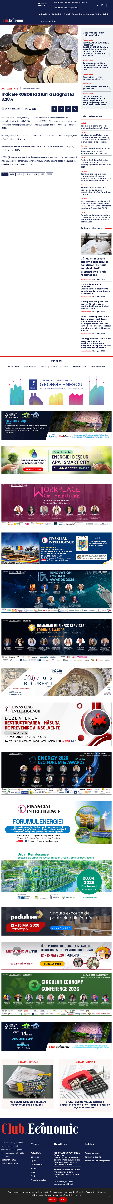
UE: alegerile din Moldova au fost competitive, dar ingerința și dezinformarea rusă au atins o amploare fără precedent (95, 138)
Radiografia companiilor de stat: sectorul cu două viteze (94, 127)
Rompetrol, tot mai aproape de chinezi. (93, 78)
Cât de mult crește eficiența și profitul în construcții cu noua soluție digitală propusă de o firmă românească (95, 100)
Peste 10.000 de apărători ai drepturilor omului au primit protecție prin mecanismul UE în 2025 (96, 163)
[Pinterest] (68, 109)
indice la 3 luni (31, 174)
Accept (52, 1199)
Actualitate (9, 89)
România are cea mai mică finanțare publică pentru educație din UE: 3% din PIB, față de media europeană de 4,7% (96, 177)
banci (12, 174)
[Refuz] (109, 1196)
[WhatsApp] (75, 109)
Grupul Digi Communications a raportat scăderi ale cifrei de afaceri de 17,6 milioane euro (85, 1105)
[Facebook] (110, 5)
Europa (84, 132)
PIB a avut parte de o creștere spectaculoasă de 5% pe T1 (28, 1103)
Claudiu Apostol (16, 109)
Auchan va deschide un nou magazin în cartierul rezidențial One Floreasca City (95, 66)
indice (20, 174)
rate (42, 174)
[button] (102, 5)
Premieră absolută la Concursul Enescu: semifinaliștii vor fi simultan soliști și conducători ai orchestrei (96, 289)
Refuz (62, 1199)
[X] (61, 109)
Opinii (83, 123)
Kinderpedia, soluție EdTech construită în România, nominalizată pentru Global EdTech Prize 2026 (95, 305)
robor (49, 174)
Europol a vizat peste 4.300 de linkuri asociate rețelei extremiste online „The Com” (95, 151)
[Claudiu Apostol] (3, 108)
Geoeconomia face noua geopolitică (95, 87)
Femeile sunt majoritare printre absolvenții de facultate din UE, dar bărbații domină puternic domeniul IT (96, 218)
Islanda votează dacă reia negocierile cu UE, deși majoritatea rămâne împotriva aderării (95, 191)
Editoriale (87, 84)
